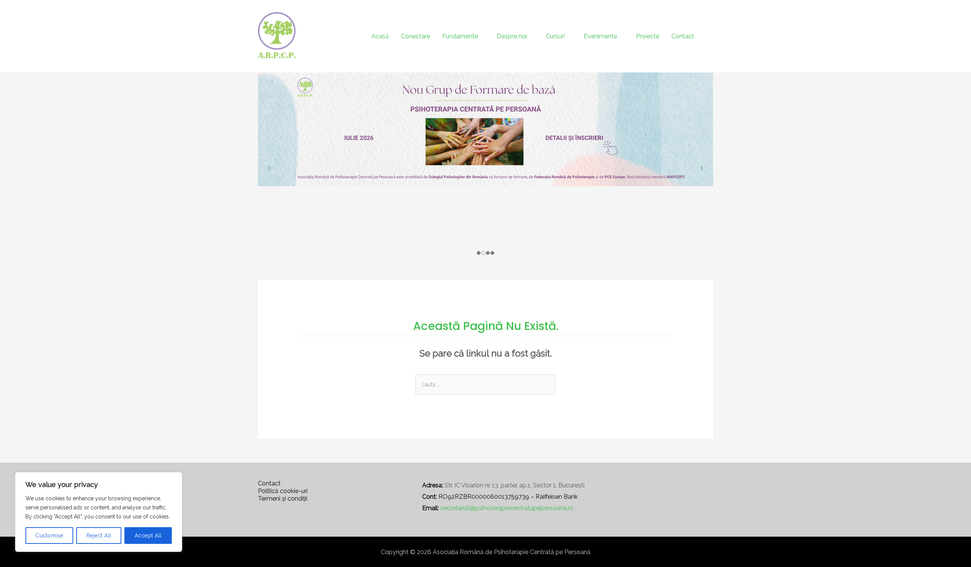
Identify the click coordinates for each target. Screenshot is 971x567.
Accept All (148, 535)
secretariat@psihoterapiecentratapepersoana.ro (506, 508)
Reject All (99, 535)
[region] (98, 512)
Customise (49, 535)
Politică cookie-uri (283, 491)
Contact (269, 483)
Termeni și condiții (282, 498)
